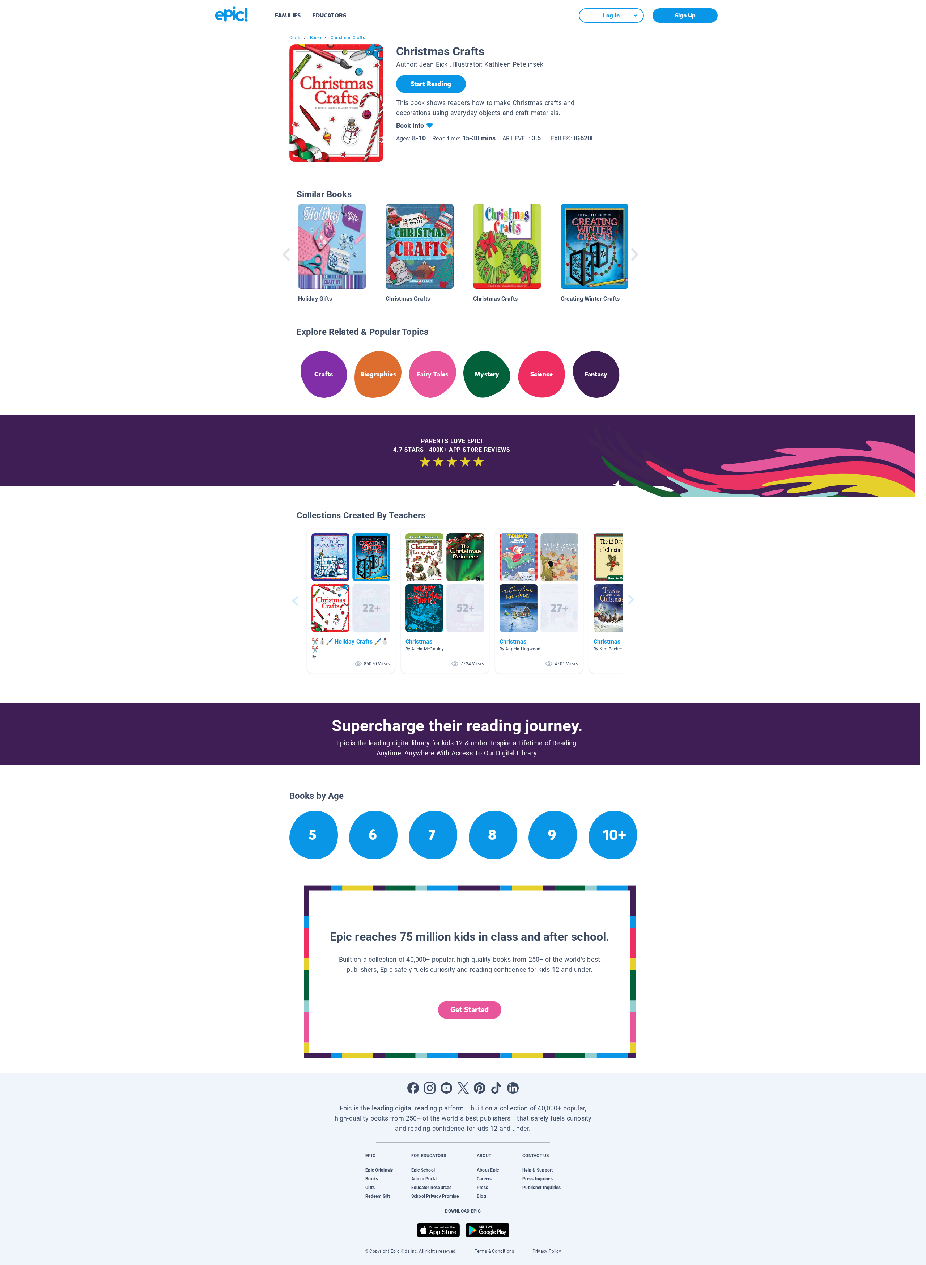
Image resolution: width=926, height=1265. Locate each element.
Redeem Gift (377, 1196)
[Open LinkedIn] (513, 1088)
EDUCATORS (329, 15)
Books (316, 37)
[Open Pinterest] (479, 1088)
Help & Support (537, 1170)
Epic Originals (379, 1170)
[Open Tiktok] (496, 1088)
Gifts (370, 1187)
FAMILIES (288, 15)
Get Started (469, 1010)
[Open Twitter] (463, 1088)
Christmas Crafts (348, 37)
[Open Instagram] (430, 1088)
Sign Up (685, 15)
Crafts (295, 37)
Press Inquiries (537, 1178)
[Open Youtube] (446, 1088)
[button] (351, 601)
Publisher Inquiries (541, 1187)
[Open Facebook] (413, 1088)
